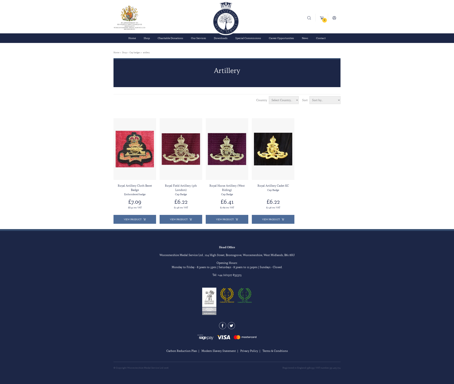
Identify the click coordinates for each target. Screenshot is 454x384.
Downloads (221, 38)
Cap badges (134, 52)
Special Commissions (248, 38)
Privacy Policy (249, 351)
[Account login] (334, 17)
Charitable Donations (170, 38)
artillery (146, 52)
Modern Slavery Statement (218, 351)
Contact (321, 38)
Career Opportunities (281, 38)
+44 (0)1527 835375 (230, 275)
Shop (147, 38)
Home (132, 38)
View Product (133, 219)
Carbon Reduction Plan (181, 351)
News (305, 38)
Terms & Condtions (275, 351)
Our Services (198, 38)
